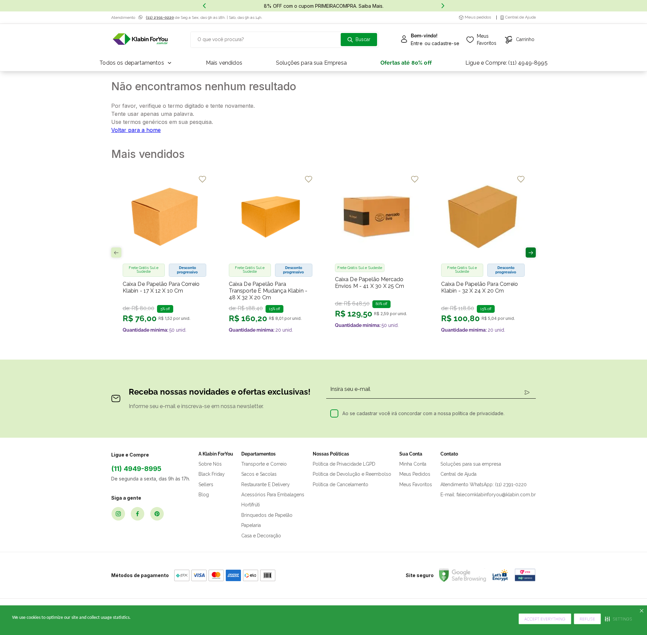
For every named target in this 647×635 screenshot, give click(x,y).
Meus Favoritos (415, 484)
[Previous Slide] (204, 5)
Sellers (205, 484)
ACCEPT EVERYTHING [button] (544, 619)
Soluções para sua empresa (470, 464)
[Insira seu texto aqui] (140, 39)
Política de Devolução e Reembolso (352, 474)
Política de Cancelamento (340, 484)
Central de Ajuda (458, 474)
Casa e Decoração (261, 535)
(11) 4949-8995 (136, 469)
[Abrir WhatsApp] (630, 618)
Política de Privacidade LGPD (344, 464)
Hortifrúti (250, 504)
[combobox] (284, 40)
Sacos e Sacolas (259, 474)
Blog (203, 494)
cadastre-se (445, 43)
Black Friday (211, 474)
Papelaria (251, 525)
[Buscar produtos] (359, 39)
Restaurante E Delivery (265, 484)
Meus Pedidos (414, 474)
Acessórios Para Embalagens (272, 494)
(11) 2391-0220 (160, 17)
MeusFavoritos (486, 39)
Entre (417, 43)
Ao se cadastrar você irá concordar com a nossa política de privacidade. (423, 413)
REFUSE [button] (587, 619)
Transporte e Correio (264, 464)
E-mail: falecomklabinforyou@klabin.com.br (488, 494)
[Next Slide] (442, 5)
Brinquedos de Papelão (266, 515)
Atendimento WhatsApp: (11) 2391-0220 (483, 484)
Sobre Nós (210, 464)
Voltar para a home (136, 130)
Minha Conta (412, 464)
